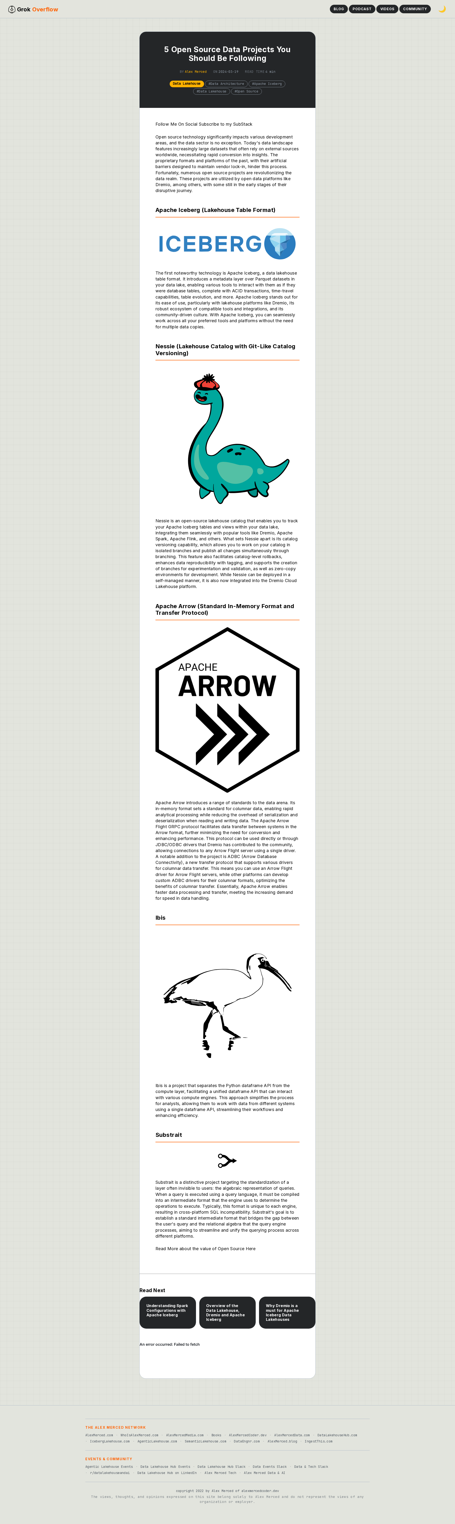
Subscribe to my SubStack (226, 124)
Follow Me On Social (176, 124)
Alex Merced (196, 71)
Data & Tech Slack (311, 1466)
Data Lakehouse (187, 83)
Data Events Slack (270, 1466)
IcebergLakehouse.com (110, 1441)
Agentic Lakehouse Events (109, 1466)
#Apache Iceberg (267, 84)
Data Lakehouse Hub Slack (221, 1466)
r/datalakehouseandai (110, 1473)
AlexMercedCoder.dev (248, 1435)
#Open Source (246, 91)
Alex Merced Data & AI (265, 1473)
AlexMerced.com (99, 1435)
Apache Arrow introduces (181, 802)
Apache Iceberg (236, 314)
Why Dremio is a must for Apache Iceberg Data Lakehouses (282, 1313)
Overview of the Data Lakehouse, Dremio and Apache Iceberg (225, 1313)
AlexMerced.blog (282, 1441)
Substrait (164, 1182)
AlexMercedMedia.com (185, 1435)
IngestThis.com (318, 1441)
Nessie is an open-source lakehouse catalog (200, 520)
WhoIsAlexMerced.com (139, 1435)
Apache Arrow (255, 886)
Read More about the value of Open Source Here (205, 1248)
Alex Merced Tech (220, 1473)
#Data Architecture (226, 84)
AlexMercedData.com (292, 1435)
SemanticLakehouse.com (206, 1441)
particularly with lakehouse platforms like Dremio (237, 302)
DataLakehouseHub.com (337, 1435)
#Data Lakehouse (211, 91)
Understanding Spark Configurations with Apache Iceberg (167, 1310)
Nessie (239, 574)
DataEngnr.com (247, 1441)
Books (216, 1435)
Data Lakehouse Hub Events (165, 1466)
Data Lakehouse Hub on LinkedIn (167, 1473)
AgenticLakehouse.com (157, 1441)
